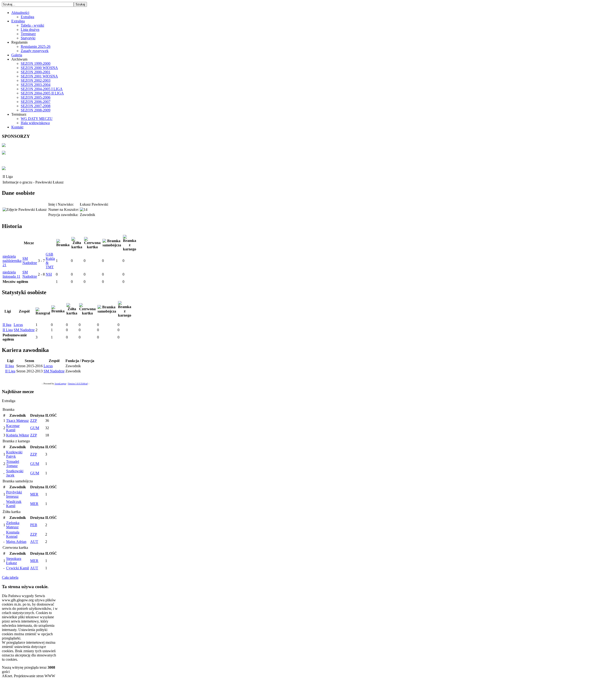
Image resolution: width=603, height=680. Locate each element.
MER (34, 494)
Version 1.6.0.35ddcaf (78, 384)
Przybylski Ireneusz (14, 494)
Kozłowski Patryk (14, 454)
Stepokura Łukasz (13, 561)
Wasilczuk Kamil (13, 504)
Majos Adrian (16, 542)
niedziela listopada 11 (11, 274)
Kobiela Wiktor (17, 435)
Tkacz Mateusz (17, 421)
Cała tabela (10, 577)
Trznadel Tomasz (12, 464)
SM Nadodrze (29, 261)
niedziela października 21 (12, 260)
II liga (7, 325)
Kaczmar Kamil (13, 428)
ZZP (33, 421)
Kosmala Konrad (12, 534)
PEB (33, 525)
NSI (49, 274)
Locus (18, 325)
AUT (34, 542)
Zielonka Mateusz (12, 525)
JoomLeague (60, 384)
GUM (34, 428)
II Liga (8, 330)
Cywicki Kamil (17, 568)
